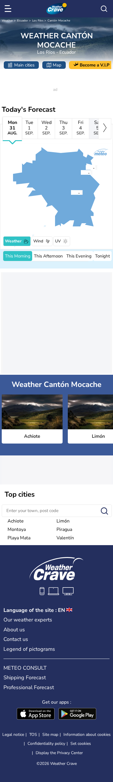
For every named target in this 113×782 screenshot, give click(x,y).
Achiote (16, 521)
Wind (38, 241)
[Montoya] (85, 167)
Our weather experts (27, 619)
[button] (72, 192)
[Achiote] (71, 192)
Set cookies (80, 743)
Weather (7, 21)
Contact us (15, 639)
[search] (104, 8)
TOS (33, 734)
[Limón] (80, 172)
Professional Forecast (28, 687)
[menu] (9, 8)
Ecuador (22, 21)
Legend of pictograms (29, 649)
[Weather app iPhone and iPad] (35, 714)
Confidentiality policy (46, 743)
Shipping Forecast (24, 677)
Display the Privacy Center (59, 753)
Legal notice (13, 734)
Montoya (17, 529)
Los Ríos (37, 21)
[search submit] (104, 511)
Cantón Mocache (59, 21)
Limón (63, 521)
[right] (104, 128)
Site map (50, 734)
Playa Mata (19, 538)
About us (14, 629)
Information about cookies (87, 734)
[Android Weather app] (77, 714)
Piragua (64, 529)
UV (58, 241)
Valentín (65, 538)
